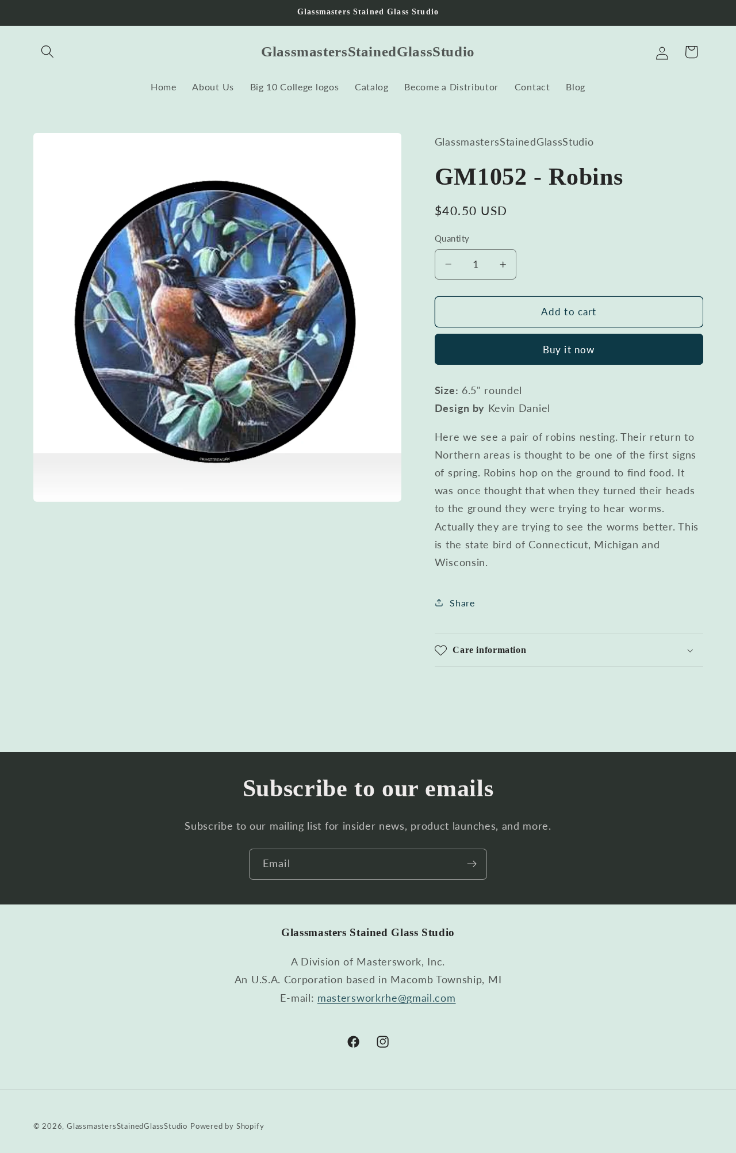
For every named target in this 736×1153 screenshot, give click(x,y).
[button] (48, 52)
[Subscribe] (471, 864)
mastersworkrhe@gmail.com (386, 997)
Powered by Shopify (227, 1126)
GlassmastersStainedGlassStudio (127, 1126)
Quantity (452, 238)
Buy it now (569, 349)
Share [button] (462, 602)
